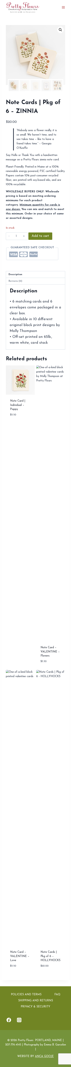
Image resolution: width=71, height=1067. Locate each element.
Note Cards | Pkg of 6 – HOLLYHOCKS (50, 956)
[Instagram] (19, 1020)
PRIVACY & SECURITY (35, 1006)
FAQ (57, 994)
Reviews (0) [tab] (15, 281)
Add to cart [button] (18, 425)
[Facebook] (8, 1020)
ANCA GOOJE (44, 1056)
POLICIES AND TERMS (26, 994)
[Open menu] (63, 7)
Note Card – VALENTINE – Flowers (50, 651)
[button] (60, 29)
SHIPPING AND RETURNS (35, 1000)
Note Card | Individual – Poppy (17, 405)
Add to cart (40, 236)
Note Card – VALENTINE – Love (19, 956)
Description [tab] (15, 274)
